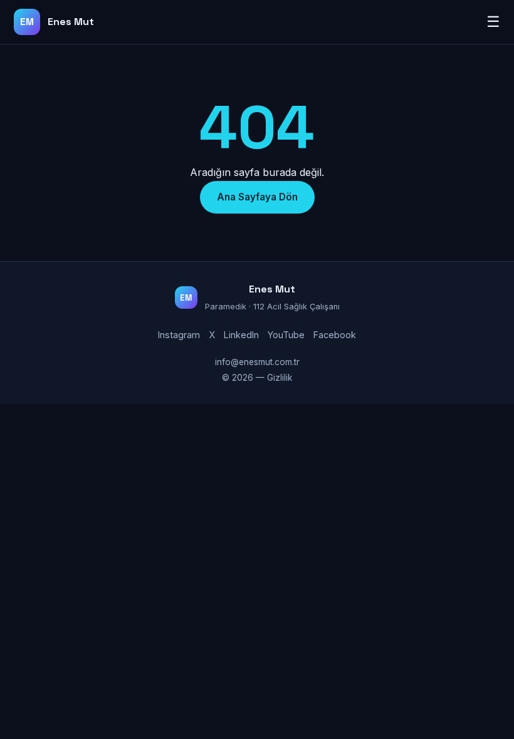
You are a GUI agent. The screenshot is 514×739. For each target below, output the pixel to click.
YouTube (286, 334)
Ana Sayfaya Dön (257, 197)
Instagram (179, 334)
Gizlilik (279, 378)
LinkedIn (241, 334)
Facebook (334, 334)
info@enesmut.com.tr (257, 362)
